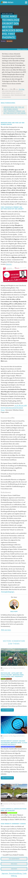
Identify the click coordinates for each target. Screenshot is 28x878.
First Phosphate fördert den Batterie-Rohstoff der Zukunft (15, 112)
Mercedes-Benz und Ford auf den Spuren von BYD (14, 108)
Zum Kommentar (7, 710)
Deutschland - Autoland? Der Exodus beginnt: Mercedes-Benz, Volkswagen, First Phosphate (12, 675)
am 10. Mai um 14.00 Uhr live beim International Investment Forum (14, 407)
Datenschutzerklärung (15, 873)
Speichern (14, 864)
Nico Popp (21, 89)
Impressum (5, 873)
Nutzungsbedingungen (7, 592)
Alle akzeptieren (14, 858)
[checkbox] (1, 855)
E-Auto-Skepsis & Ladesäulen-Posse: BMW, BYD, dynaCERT (14, 809)
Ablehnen (14, 869)
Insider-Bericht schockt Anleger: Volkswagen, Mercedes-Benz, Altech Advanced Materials (14, 742)
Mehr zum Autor (6, 630)
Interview (9, 264)
